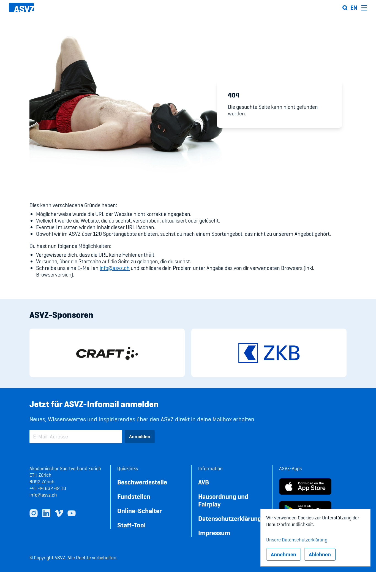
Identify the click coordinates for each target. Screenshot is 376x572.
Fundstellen (133, 496)
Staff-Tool (131, 525)
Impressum (214, 532)
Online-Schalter (139, 510)
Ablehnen (320, 554)
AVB (203, 482)
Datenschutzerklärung (229, 518)
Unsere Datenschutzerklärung (296, 538)
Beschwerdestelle (142, 482)
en (353, 8)
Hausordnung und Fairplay (223, 500)
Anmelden (139, 436)
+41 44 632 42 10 (47, 488)
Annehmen (283, 554)
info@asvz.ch (115, 268)
